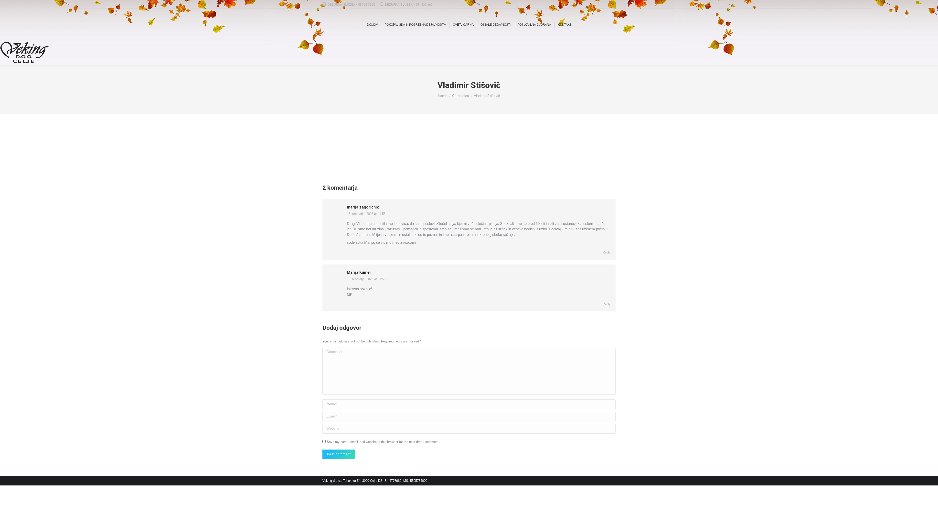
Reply (607, 252)
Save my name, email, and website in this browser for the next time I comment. (383, 442)
